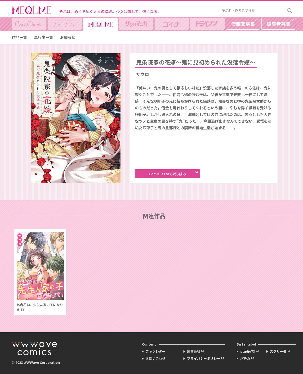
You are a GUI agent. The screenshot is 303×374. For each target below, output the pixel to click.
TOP (295, 363)
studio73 (247, 351)
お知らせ (67, 37)
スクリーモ (278, 351)
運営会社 (193, 351)
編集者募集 (278, 23)
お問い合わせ (155, 358)
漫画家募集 (243, 23)
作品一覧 (19, 37)
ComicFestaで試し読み (167, 173)
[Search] (290, 10)
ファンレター (155, 351)
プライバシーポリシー (203, 358)
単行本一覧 (43, 37)
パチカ (245, 358)
